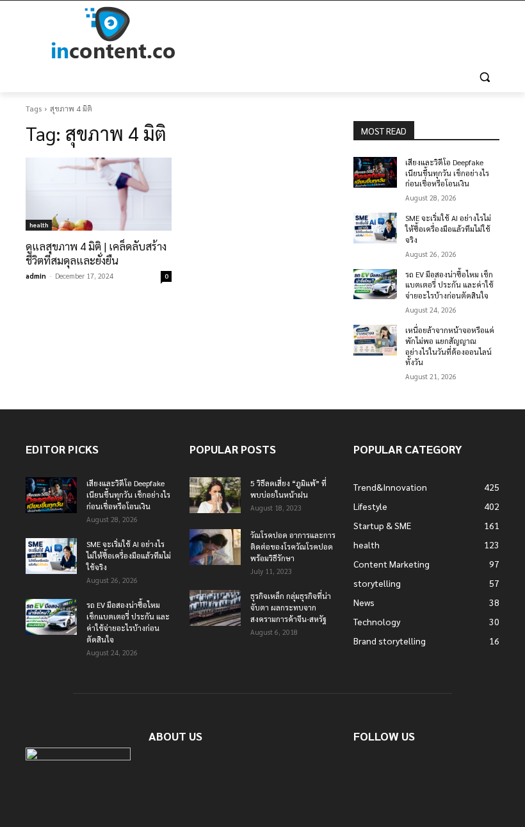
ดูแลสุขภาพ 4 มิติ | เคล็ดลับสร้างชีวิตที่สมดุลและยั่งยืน (96, 253)
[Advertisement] (349, 33)
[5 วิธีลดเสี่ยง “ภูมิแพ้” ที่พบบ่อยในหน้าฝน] (215, 495)
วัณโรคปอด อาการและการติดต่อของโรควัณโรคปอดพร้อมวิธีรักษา (292, 546)
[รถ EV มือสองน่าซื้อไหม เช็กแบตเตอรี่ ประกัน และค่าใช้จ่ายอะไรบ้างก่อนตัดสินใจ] (375, 284)
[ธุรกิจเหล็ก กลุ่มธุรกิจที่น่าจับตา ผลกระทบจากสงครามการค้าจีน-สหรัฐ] (215, 608)
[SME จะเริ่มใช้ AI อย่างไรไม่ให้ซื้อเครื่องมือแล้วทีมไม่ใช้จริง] (375, 228)
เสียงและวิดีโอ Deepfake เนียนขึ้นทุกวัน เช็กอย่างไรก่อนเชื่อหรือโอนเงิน (447, 173)
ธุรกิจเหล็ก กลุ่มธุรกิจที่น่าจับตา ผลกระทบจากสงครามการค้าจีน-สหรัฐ (290, 607)
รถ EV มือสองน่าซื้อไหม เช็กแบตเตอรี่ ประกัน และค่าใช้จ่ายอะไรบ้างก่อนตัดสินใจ (449, 285)
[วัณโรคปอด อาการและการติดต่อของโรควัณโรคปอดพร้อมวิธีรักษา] (215, 547)
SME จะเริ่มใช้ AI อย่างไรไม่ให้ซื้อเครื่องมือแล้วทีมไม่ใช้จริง (448, 229)
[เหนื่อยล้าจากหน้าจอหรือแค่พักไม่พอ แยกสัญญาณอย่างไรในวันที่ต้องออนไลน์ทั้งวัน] (375, 340)
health (38, 224)
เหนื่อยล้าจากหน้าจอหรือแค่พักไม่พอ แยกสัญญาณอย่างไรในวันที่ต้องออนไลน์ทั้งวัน (449, 346)
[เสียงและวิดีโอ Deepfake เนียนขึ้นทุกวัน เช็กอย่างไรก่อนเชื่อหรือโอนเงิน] (375, 172)
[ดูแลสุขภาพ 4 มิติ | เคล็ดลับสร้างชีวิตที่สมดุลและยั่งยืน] (99, 194)
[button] (484, 77)
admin (36, 276)
